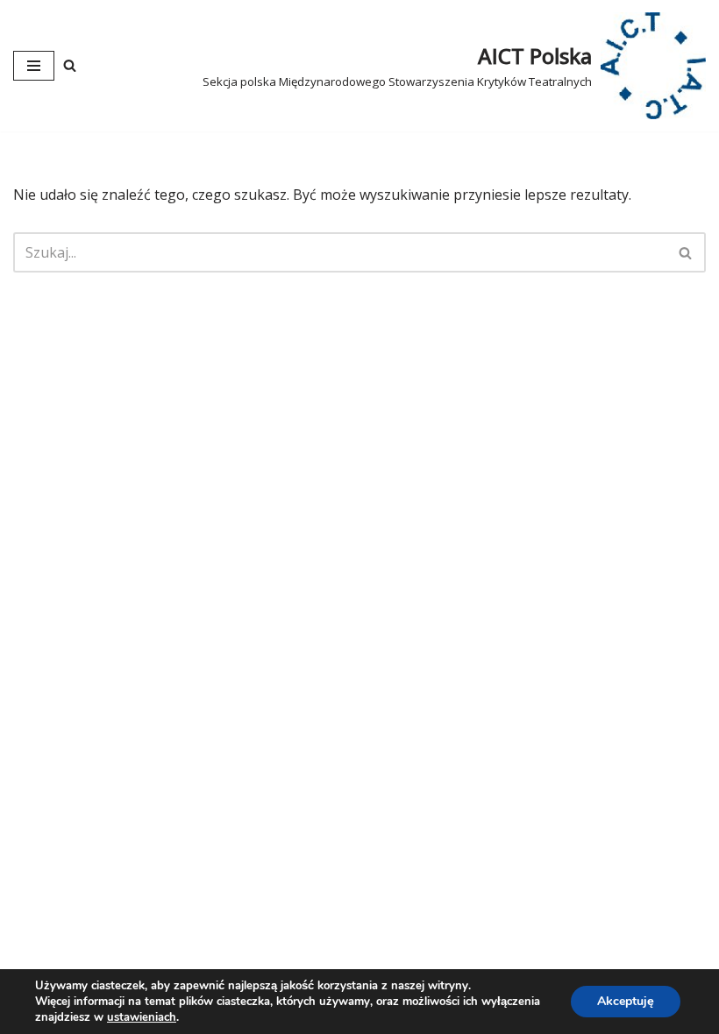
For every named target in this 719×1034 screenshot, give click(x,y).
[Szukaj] (69, 65)
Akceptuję (625, 1001)
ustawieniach (141, 1017)
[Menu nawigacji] (33, 66)
